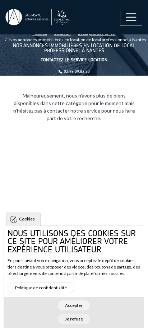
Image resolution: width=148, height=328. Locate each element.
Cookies (27, 219)
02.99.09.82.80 (77, 71)
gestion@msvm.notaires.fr (76, 77)
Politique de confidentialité (41, 287)
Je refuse (74, 319)
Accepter (74, 305)
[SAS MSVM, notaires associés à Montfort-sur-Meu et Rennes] (37, 17)
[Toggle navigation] (131, 17)
